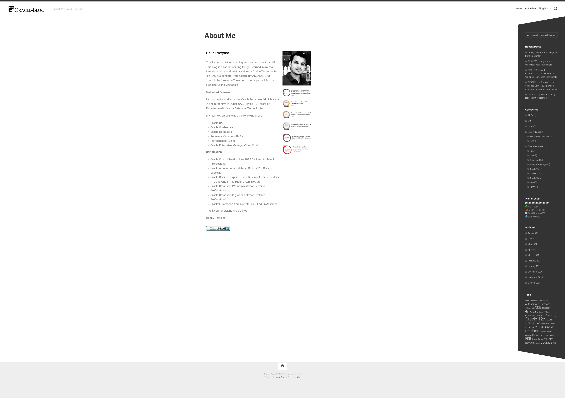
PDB (532, 182)
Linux (530, 126)
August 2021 (534, 233)
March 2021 (533, 255)
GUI (529, 121)
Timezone (536, 343)
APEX (530, 115)
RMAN (532, 187)
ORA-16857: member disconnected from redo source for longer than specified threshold (541, 73)
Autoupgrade (530, 308)
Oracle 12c (534, 173)
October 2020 (534, 283)
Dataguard (535, 160)
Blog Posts (545, 8)
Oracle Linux (538, 335)
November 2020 (535, 277)
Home (519, 8)
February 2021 (534, 261)
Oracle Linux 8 (549, 335)
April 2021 (532, 250)
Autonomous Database (539, 136)
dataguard (532, 311)
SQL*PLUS (528, 343)
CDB (532, 155)
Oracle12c (548, 320)
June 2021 (532, 238)
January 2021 (534, 266)
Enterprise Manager (538, 164)
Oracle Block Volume (547, 324)
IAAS (532, 141)
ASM (532, 151)
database (546, 308)
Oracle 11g (534, 169)
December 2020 (535, 272)
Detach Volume (544, 312)
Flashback (529, 315)
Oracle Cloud (534, 132)
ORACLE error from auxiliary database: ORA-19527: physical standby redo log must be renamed (541, 85)
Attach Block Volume (540, 301)
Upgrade (546, 342)
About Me (530, 8)
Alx (298, 377)
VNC (554, 343)
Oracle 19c (534, 178)
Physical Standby (537, 339)
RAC (545, 339)
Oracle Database (535, 146)
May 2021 (532, 244)
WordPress (281, 377)
